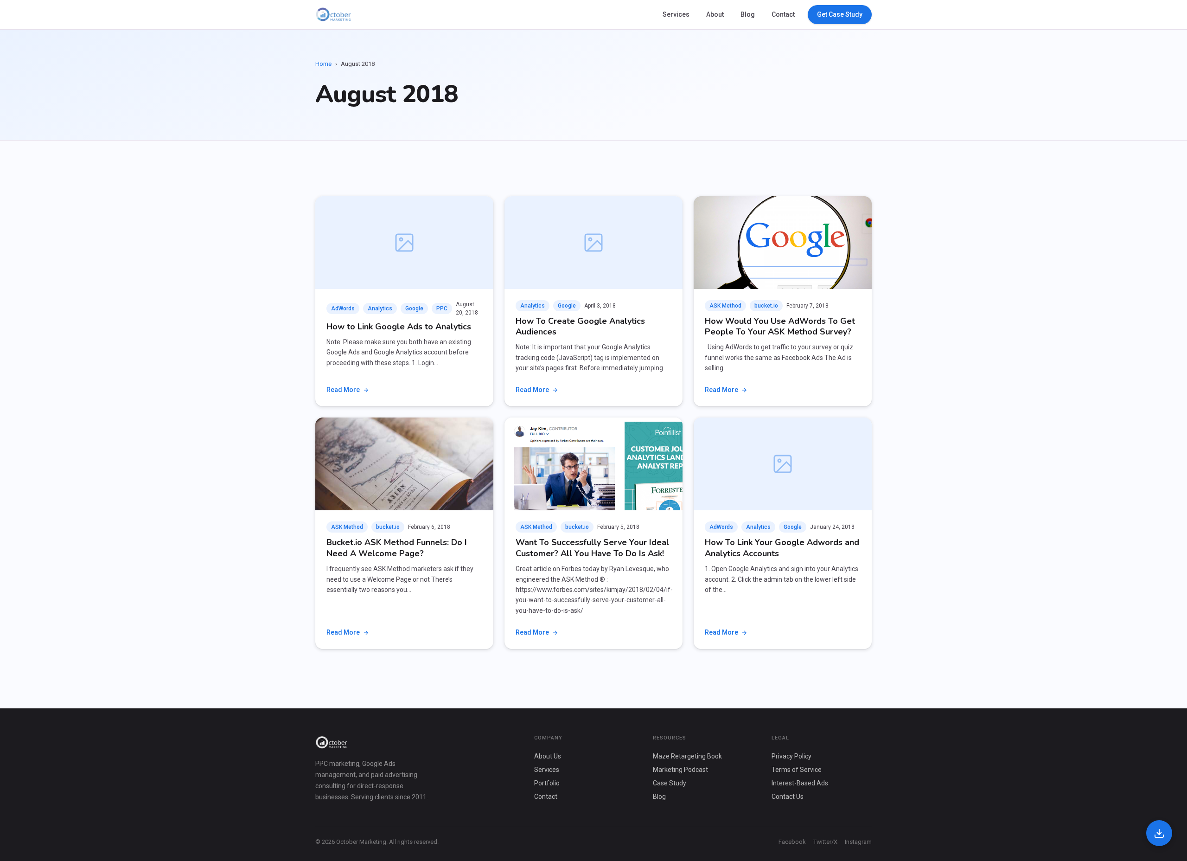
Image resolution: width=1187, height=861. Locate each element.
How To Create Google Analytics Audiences (580, 326)
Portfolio (547, 783)
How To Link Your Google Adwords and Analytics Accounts (782, 548)
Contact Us (788, 796)
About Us (547, 756)
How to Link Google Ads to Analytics (398, 326)
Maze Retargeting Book (687, 756)
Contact (783, 14)
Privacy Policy (791, 756)
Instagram (858, 841)
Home (323, 63)
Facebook (792, 841)
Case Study (669, 783)
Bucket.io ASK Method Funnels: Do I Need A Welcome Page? (396, 548)
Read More (343, 389)
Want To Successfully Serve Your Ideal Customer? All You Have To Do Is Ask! (592, 548)
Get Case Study (839, 14)
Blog (747, 14)
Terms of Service (797, 769)
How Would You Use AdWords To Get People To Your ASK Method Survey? (780, 326)
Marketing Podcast (680, 769)
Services (676, 14)
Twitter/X (825, 841)
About (715, 14)
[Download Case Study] (1159, 833)
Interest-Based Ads (800, 783)
